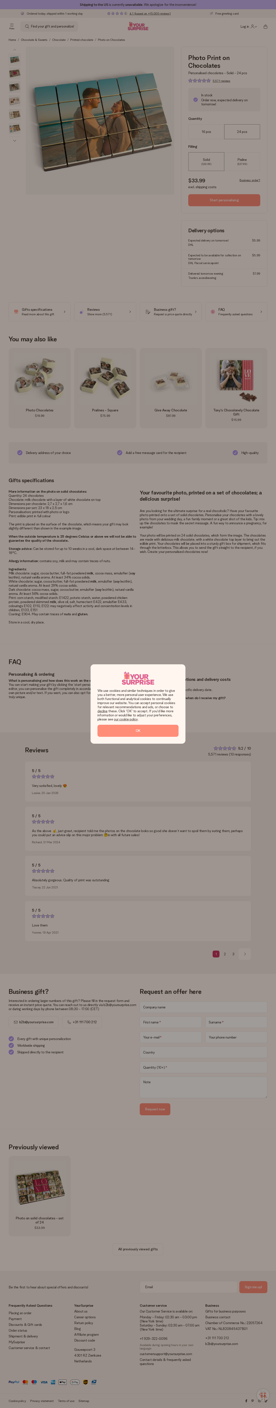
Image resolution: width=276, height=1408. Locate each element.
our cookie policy (126, 719)
